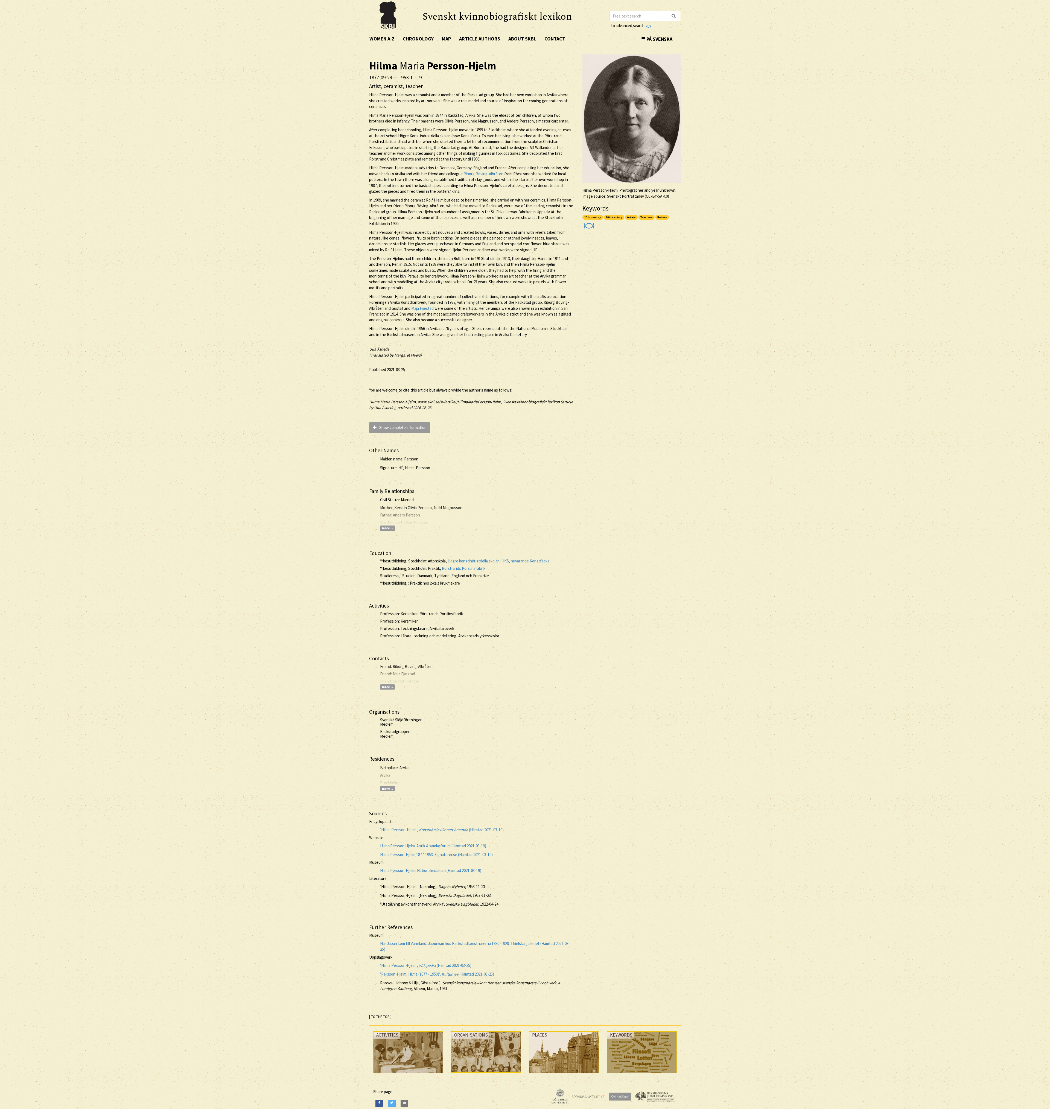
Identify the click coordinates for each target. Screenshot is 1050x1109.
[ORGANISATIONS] (486, 1073)
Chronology (418, 39)
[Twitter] (392, 1103)
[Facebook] (379, 1103)
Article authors (479, 39)
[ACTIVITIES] (408, 1074)
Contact (554, 39)
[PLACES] (564, 1074)
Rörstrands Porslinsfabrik (463, 568)
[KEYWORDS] (642, 1074)
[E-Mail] (404, 1103)
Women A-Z (382, 39)
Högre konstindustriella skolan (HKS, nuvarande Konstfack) (498, 561)
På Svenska (658, 39)
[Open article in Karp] (588, 224)
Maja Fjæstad (422, 308)
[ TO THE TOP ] (380, 1016)
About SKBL (522, 39)
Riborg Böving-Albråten (483, 173)
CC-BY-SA (654, 196)
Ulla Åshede (379, 349)
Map (446, 39)
